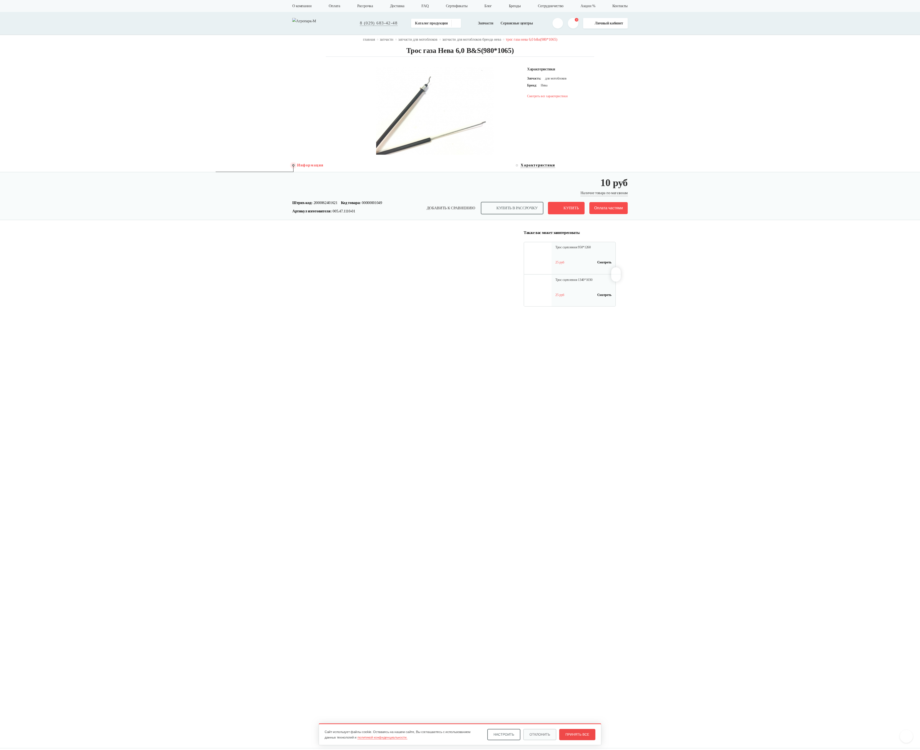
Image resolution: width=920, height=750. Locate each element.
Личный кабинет (609, 23)
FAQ (425, 6)
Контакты (620, 6)
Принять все (577, 734)
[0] (573, 23)
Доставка (397, 6)
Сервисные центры (516, 23)
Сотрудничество (551, 6)
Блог (488, 6)
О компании (302, 6)
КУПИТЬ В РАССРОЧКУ (516, 208)
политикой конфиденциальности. (382, 737)
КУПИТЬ (571, 208)
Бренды (515, 6)
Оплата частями (608, 208)
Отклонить (539, 734)
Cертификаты (456, 6)
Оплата (334, 6)
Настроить (504, 734)
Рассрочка (365, 6)
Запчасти (485, 23)
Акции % (588, 6)
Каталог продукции (431, 23)
